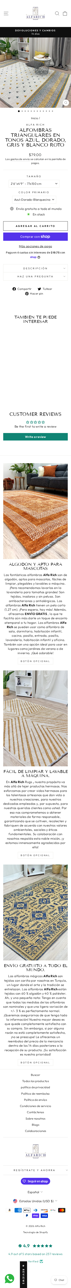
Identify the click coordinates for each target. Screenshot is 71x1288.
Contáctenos (35, 1112)
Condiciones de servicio (35, 1106)
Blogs (35, 1124)
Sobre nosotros (35, 1118)
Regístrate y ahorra (34, 1170)
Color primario (34, 192)
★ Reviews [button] (23, 1275)
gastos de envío (20, 159)
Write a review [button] (35, 437)
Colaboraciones (35, 1131)
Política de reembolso (35, 1093)
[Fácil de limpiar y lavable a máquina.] (35, 718)
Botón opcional (35, 661)
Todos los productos (35, 1081)
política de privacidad (35, 1087)
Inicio (34, 118)
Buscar (35, 1075)
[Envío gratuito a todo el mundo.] (35, 912)
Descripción (35, 268)
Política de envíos (35, 1100)
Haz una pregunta (35, 276)
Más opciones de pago (35, 246)
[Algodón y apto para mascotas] (35, 511)
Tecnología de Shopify (35, 1232)
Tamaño (34, 176)
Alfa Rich (35, 124)
